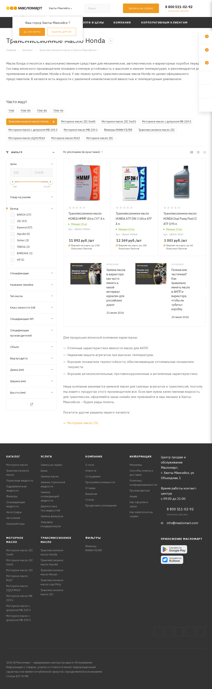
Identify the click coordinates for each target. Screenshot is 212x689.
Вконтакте (158, 631)
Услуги (46, 456)
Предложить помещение (101, 505)
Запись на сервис (52, 465)
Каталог (13, 456)
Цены (44, 470)
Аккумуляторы (15, 524)
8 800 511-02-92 (179, 7)
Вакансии (91, 494)
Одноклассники (200, 631)
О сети (89, 465)
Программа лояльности (100, 482)
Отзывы (90, 488)
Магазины (136, 465)
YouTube (190, 631)
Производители (140, 490)
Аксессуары (14, 512)
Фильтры (11, 496)
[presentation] (63, 291)
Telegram (179, 631)
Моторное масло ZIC (82, 423)
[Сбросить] (31, 404)
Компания (93, 456)
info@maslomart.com (182, 523)
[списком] (198, 152)
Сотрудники (92, 476)
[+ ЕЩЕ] (199, 22)
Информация (141, 456)
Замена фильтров (52, 516)
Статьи (89, 499)
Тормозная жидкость (19, 480)
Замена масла (49, 476)
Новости (90, 470)
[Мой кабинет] (204, 9)
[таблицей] (204, 152)
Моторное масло (17, 465)
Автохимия (13, 518)
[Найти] (105, 8)
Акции (133, 496)
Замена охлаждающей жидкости (50, 496)
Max (168, 631)
